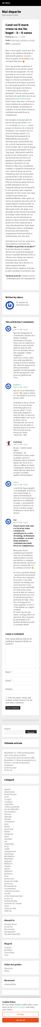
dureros (7, 814)
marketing (9, 854)
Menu (7, 3)
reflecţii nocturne (12, 891)
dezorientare (10, 811)
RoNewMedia (22, 98)
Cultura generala (11, 806)
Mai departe (11, 11)
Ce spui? (8, 799)
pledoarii (8, 871)
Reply (25, 329)
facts (6, 824)
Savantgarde (9, 931)
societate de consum (13, 903)
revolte (32, 40)
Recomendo (9, 929)
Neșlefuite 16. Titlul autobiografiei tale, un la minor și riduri (19, 754)
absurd (7, 789)
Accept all (20, 1020)
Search (7, 729)
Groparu (8, 947)
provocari (8, 883)
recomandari (10, 888)
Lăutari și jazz (10, 767)
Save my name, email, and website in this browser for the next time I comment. (18, 700)
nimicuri (8, 861)
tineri (6, 906)
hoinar (7, 831)
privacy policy (19, 1007)
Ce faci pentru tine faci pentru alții (19, 757)
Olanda (7, 866)
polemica (24, 40)
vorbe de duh (10, 908)
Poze (6, 876)
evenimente (9, 821)
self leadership (10, 901)
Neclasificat (9, 856)
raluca (16, 482)
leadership (9, 844)
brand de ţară (10, 794)
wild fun (8, 911)
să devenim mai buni (13, 896)
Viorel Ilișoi (9, 952)
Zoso (6, 955)
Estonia (7, 819)
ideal (6, 836)
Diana (6, 971)
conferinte (8, 804)
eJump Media (10, 984)
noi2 (28, 133)
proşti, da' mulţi (11, 881)
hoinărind (8, 834)
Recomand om (10, 886)
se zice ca (8, 898)
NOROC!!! (8, 863)
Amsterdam (9, 792)
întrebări (8, 839)
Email (8, 680)
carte (6, 797)
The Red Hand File (12, 934)
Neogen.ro (23, 125)
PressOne (8, 926)
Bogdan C (17, 384)
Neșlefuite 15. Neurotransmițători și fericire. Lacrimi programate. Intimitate (20, 762)
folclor (7, 826)
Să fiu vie (8, 770)
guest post (15, 40)
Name (8, 672)
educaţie (8, 816)
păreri (7, 868)
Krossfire (8, 950)
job (5, 841)
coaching (8, 802)
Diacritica (8, 968)
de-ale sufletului (11, 809)
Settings (20, 1014)
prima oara (9, 878)
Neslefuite (8, 859)
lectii (6, 846)
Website (9, 689)
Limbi (6, 849)
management (10, 851)
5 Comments (15, 44)
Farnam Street (10, 924)
